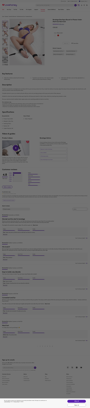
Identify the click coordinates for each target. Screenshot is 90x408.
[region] (45, 403)
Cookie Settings (7, 401)
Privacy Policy (16, 401)
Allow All (76, 401)
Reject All (76, 405)
